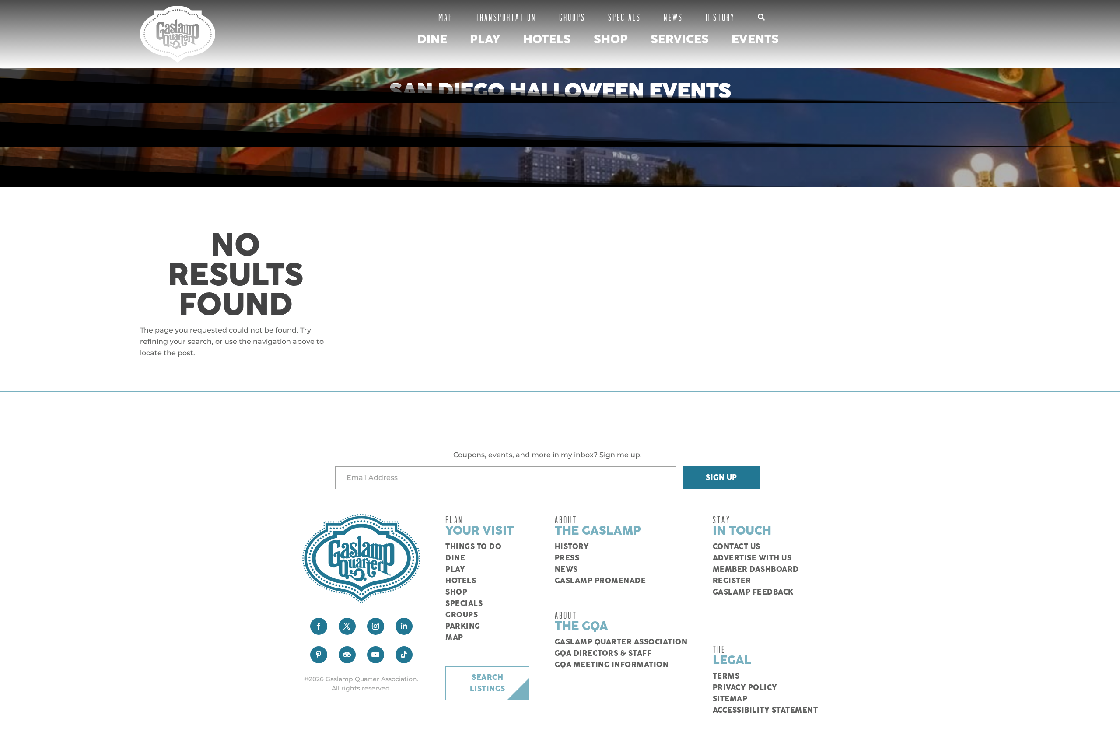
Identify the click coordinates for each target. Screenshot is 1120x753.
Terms (726, 676)
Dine (432, 40)
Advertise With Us (752, 558)
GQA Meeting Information (612, 665)
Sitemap (730, 699)
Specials (624, 16)
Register (732, 581)
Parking (462, 626)
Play (485, 40)
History (720, 16)
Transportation (506, 16)
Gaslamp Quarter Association (621, 642)
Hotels (547, 40)
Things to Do (473, 546)
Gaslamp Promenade (600, 581)
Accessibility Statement (765, 710)
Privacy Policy (745, 687)
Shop (611, 40)
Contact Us (736, 546)
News (673, 16)
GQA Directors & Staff (603, 653)
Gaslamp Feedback (753, 592)
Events (755, 40)
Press (567, 558)
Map (445, 16)
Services (680, 40)
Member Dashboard (756, 569)
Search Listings (487, 683)
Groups (572, 16)
